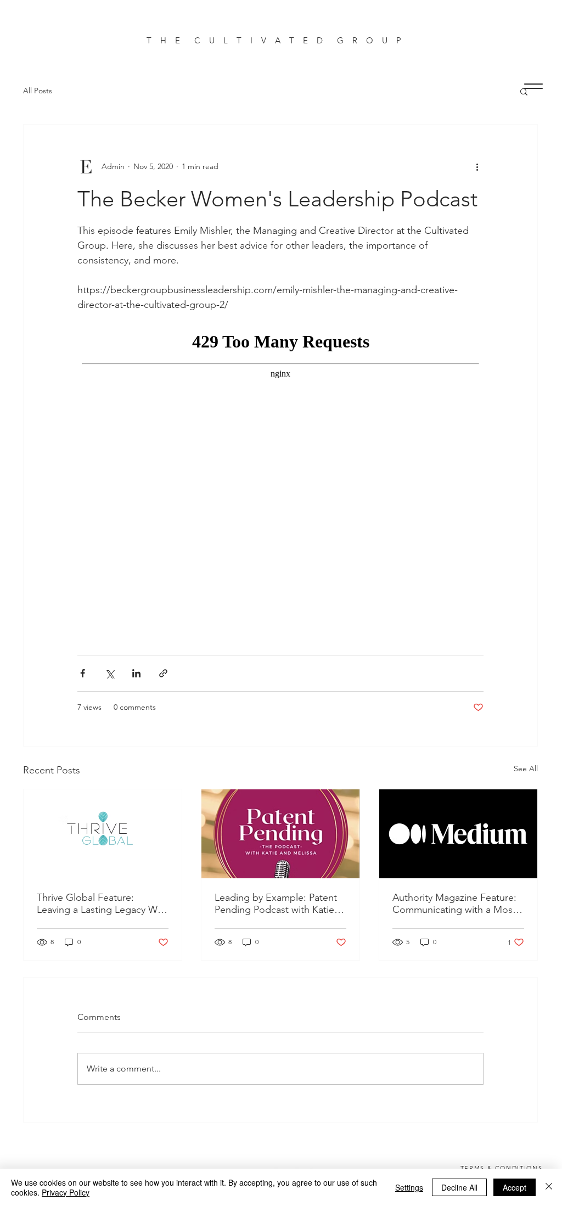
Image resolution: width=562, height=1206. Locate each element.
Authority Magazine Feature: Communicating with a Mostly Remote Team (457, 903)
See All (526, 768)
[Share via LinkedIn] (136, 673)
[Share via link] (163, 673)
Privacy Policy (65, 1192)
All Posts (37, 91)
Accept (514, 1187)
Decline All (459, 1187)
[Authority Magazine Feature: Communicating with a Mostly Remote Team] (458, 833)
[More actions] (477, 166)
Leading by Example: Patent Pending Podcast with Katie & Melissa (279, 903)
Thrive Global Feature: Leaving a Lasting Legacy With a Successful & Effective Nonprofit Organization (102, 903)
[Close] (548, 1187)
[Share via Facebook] (82, 673)
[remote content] (280, 478)
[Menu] (533, 86)
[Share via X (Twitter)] (109, 673)
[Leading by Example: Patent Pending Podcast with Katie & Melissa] (280, 833)
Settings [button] (409, 1187)
